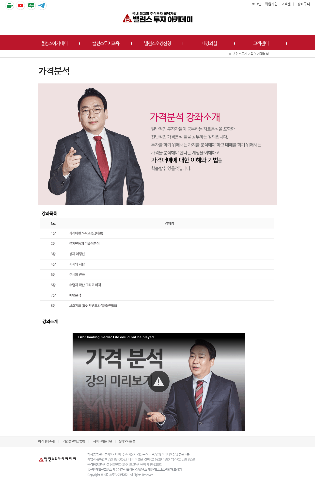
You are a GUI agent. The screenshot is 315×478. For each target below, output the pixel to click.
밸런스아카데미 (54, 43)
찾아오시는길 (127, 441)
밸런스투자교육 (105, 43)
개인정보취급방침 (74, 441)
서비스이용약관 (102, 441)
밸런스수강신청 (157, 43)
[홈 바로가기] (157, 17)
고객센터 (261, 43)
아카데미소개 (46, 441)
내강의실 (209, 43)
